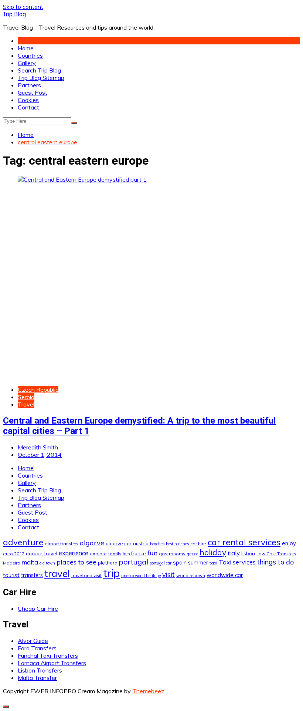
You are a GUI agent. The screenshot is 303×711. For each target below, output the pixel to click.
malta (30, 562)
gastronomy (172, 553)
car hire (198, 543)
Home (26, 48)
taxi (213, 563)
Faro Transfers (37, 648)
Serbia (26, 397)
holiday (213, 552)
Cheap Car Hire (38, 608)
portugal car (160, 563)
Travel (26, 404)
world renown (190, 575)
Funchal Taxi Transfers (48, 655)
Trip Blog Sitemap (41, 77)
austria (141, 543)
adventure (23, 542)
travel (57, 573)
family (114, 553)
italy (234, 553)
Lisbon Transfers (40, 670)
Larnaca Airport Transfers (52, 663)
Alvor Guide (33, 640)
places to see (76, 562)
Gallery (27, 63)
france (138, 553)
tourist (11, 575)
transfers (32, 575)
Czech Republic (38, 389)
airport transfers (61, 543)
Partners (29, 85)
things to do (275, 562)
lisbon (248, 553)
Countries (30, 55)
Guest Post (32, 92)
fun (152, 553)
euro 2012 (13, 553)
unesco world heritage (141, 575)
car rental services (244, 542)
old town (47, 563)
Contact (28, 107)
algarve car (119, 543)
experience (73, 553)
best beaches (177, 543)
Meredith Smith (38, 447)
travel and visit (86, 575)
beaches (157, 543)
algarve (92, 543)
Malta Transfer (37, 677)
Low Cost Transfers (276, 553)
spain (180, 562)
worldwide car (225, 575)
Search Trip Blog (39, 70)
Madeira (11, 563)
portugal (133, 561)
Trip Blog (14, 14)
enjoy (289, 543)
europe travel (41, 553)
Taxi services (237, 562)
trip (111, 573)
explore (98, 553)
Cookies (28, 100)
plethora (108, 562)
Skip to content (23, 6)
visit (168, 574)
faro (126, 553)
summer (198, 562)
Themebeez (148, 691)
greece (192, 553)
